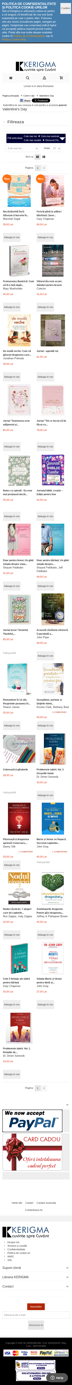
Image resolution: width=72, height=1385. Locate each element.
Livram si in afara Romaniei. (39, 86)
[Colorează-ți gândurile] (19, 749)
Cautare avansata (46, 1203)
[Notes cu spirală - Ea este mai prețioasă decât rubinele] (19, 470)
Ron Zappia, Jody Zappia (17, 916)
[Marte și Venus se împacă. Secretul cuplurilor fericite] (53, 819)
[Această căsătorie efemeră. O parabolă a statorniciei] (53, 609)
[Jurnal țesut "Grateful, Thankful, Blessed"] (19, 609)
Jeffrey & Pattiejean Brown (52, 916)
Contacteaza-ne (34, 1210)
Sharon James (11, 707)
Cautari (29, 1203)
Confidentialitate (16, 1249)
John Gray (43, 846)
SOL (9, 1260)
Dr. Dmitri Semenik (47, 776)
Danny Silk (9, 846)
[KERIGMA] (36, 66)
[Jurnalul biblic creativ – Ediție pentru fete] (53, 470)
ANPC (10, 1256)
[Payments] (36, 1351)
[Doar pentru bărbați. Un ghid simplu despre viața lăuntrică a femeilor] (53, 540)
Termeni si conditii (17, 1246)
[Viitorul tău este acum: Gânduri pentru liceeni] (53, 261)
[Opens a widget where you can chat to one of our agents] (57, 1378)
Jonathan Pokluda (13, 358)
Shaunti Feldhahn (13, 567)
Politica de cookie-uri (18, 1253)
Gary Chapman (45, 218)
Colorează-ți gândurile (15, 769)
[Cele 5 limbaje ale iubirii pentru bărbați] (19, 958)
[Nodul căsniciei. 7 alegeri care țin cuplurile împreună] (19, 888)
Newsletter (36, 1306)
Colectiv (41, 288)
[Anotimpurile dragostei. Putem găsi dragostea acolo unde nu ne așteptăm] (53, 888)
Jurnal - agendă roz (47, 351)
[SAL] (35, 1361)
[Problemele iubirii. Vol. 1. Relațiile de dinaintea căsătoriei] (19, 1028)
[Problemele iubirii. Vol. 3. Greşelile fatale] (53, 749)
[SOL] (36, 1372)
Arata (47, 148)
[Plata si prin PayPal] (32, 1111)
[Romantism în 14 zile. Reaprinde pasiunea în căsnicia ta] (19, 679)
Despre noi (13, 1242)
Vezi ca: (29, 157)
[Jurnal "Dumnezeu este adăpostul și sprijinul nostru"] (19, 400)
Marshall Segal (11, 218)
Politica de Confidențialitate (29, 35)
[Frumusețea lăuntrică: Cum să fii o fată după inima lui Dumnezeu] (19, 261)
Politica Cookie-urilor (14, 39)
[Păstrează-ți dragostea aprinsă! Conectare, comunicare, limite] (19, 819)
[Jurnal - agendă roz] (53, 330)
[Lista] (44, 157)
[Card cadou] (32, 1135)
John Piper (43, 637)
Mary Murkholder (12, 288)
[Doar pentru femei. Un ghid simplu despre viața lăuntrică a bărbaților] (19, 540)
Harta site (17, 1203)
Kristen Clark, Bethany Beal (53, 707)
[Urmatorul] (44, 168)
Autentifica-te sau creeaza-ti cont (20, 105)
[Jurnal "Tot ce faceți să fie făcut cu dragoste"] (53, 400)
